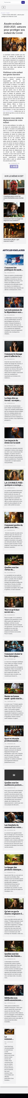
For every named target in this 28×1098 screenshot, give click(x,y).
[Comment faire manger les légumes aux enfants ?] (14, 209)
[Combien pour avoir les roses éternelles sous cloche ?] (14, 187)
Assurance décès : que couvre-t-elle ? (11, 240)
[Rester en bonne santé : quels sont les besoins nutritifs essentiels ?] (14, 688)
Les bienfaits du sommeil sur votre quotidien (12, 827)
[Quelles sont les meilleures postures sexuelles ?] (14, 774)
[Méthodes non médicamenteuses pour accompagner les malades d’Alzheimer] (14, 990)
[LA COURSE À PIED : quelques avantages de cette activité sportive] (14, 475)
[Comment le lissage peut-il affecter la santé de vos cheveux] (14, 346)
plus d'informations (8, 111)
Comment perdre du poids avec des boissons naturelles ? (13, 527)
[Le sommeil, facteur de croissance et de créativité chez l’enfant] (9, 1031)
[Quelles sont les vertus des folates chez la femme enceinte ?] (14, 946)
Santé (7, 13)
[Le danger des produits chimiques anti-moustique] (14, 859)
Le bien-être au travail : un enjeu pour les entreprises (13, 400)
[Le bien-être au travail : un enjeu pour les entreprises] (14, 390)
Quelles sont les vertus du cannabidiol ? (11, 569)
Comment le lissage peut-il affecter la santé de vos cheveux (13, 356)
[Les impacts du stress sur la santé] (14, 432)
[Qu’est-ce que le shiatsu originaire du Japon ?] (14, 903)
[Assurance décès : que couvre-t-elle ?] (14, 230)
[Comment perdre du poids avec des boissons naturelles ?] (14, 517)
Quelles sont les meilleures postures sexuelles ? (13, 785)
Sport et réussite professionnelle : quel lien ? (11, 740)
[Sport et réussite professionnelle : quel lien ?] (14, 730)
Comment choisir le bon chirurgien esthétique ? (13, 656)
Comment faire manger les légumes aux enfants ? (13, 219)
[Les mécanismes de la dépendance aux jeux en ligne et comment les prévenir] (14, 302)
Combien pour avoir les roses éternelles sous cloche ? (14, 198)
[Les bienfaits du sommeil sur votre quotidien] (14, 817)
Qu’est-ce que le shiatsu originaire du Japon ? (13, 913)
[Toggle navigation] (3, 7)
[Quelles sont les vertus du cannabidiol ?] (14, 559)
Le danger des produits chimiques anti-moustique (13, 869)
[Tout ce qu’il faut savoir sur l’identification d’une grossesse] (14, 602)
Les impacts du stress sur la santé (12, 441)
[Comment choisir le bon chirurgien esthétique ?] (14, 646)
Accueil (3, 13)
